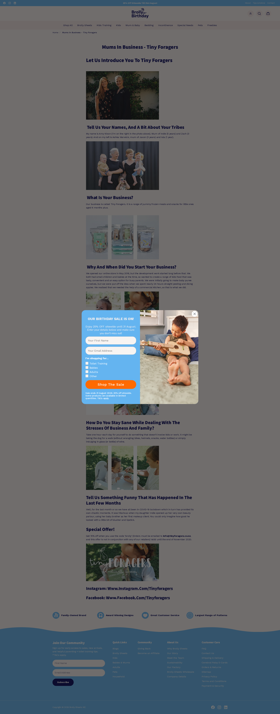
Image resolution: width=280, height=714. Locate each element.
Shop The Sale (111, 384)
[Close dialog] (194, 313)
